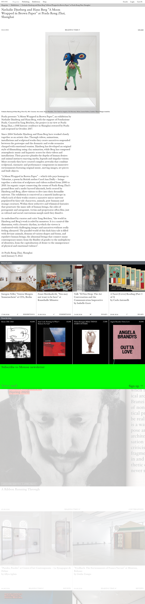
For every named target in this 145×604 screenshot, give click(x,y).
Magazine (15, 2)
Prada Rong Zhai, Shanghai (18, 252)
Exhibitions (36, 2)
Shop (44, 2)
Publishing (25, 2)
